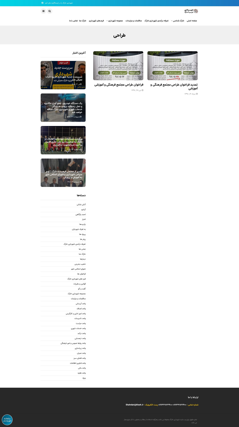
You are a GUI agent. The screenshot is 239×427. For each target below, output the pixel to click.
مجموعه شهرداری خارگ (77, 294)
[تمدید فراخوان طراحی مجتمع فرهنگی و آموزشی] (172, 65)
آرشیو (83, 210)
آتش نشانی (81, 205)
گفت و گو (82, 289)
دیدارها (83, 259)
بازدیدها (82, 224)
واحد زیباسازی (80, 348)
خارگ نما (82, 20)
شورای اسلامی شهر (78, 269)
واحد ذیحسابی (80, 338)
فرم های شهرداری (96, 20)
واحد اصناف (81, 309)
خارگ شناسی (178, 20)
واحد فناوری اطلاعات (78, 363)
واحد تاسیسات (80, 318)
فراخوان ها (81, 274)
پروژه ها (82, 234)
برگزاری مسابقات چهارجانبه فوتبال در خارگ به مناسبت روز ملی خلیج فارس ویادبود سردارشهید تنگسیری (63, 142)
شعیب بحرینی (80, 264)
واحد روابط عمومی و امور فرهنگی (73, 343)
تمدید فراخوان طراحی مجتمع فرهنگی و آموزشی (174, 86)
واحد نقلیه (82, 373)
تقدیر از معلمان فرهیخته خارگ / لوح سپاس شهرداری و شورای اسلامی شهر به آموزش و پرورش (63, 174)
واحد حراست (81, 323)
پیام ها (83, 239)
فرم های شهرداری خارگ (76, 279)
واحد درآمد (82, 333)
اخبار (84, 219)
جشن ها (82, 249)
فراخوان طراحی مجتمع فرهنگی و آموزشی (118, 84)
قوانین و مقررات (79, 284)
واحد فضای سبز (80, 358)
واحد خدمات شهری (78, 328)
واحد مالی (82, 368)
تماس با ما (73, 20)
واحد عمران (81, 353)
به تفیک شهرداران (79, 229)
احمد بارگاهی (81, 215)
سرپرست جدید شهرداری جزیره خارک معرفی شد (64, 78)
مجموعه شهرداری (115, 20)
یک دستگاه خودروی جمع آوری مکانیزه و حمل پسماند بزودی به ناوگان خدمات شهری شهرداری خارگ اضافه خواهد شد (63, 107)
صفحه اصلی (192, 20)
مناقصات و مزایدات (134, 20)
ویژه (84, 378)
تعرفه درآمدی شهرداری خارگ (157, 20)
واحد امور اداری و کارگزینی (76, 314)
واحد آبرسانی (81, 304)
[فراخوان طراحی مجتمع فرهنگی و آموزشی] (118, 65)
